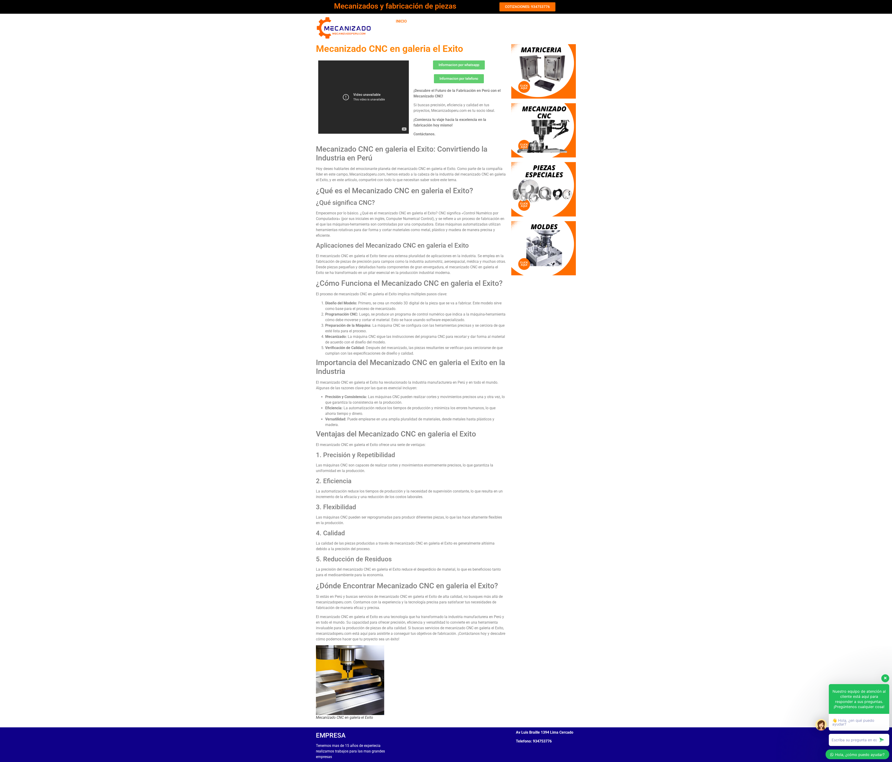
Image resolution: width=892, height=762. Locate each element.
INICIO (401, 21)
